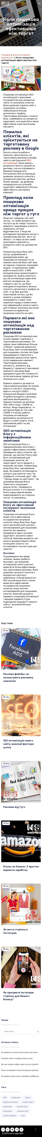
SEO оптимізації (17, 161)
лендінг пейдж (28, 1102)
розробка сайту (22, 1106)
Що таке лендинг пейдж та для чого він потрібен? (20, 1064)
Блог (15, 55)
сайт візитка (7, 1111)
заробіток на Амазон (10, 1102)
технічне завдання (9, 1115)
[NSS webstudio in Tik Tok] (21, 1130)
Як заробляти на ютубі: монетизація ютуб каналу (19, 1052)
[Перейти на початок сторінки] (36, 1129)
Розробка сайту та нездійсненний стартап (17, 1058)
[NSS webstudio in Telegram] (17, 1130)
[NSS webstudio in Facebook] (3, 1130)
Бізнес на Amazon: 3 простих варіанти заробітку (19, 1070)
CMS (4, 1097)
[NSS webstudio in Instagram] (8, 1130)
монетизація (7, 1106)
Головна (5, 55)
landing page (16, 1097)
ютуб (23, 1115)
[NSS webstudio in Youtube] (12, 1130)
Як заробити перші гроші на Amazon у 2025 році (20, 1076)
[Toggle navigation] (39, 3)
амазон (27, 1097)
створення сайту (22, 1111)
